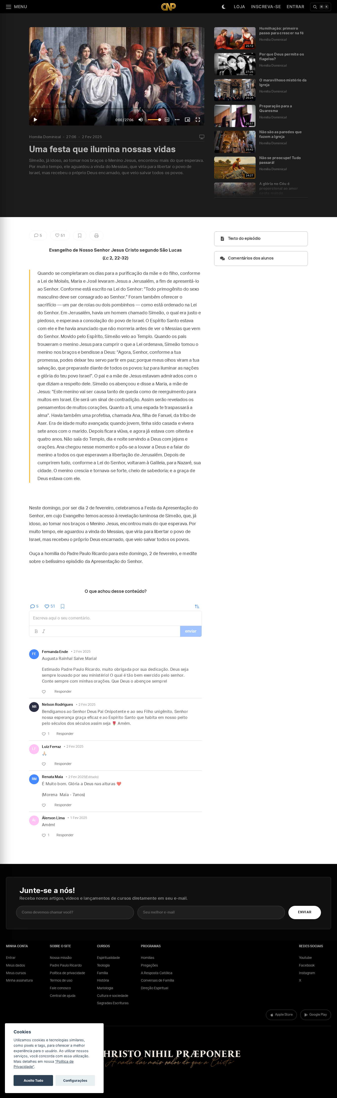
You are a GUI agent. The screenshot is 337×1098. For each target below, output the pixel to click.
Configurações (75, 1080)
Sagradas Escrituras (113, 1003)
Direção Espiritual (154, 988)
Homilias (147, 958)
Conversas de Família (157, 980)
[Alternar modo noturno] (224, 7)
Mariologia (105, 988)
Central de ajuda (62, 996)
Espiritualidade (108, 958)
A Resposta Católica (156, 973)
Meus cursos (16, 973)
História (103, 980)
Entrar (295, 6)
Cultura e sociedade (112, 996)
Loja (239, 6)
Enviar (304, 912)
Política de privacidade (67, 973)
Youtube (305, 958)
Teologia (103, 965)
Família (102, 973)
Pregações (149, 965)
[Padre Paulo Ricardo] (168, 7)
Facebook (307, 965)
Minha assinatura (19, 980)
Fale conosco (60, 988)
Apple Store (284, 1014)
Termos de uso (61, 980)
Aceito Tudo (33, 1080)
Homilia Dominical (45, 137)
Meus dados (15, 965)
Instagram (307, 973)
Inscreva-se (266, 6)
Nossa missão (61, 958)
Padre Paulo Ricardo (66, 965)
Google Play (318, 1014)
